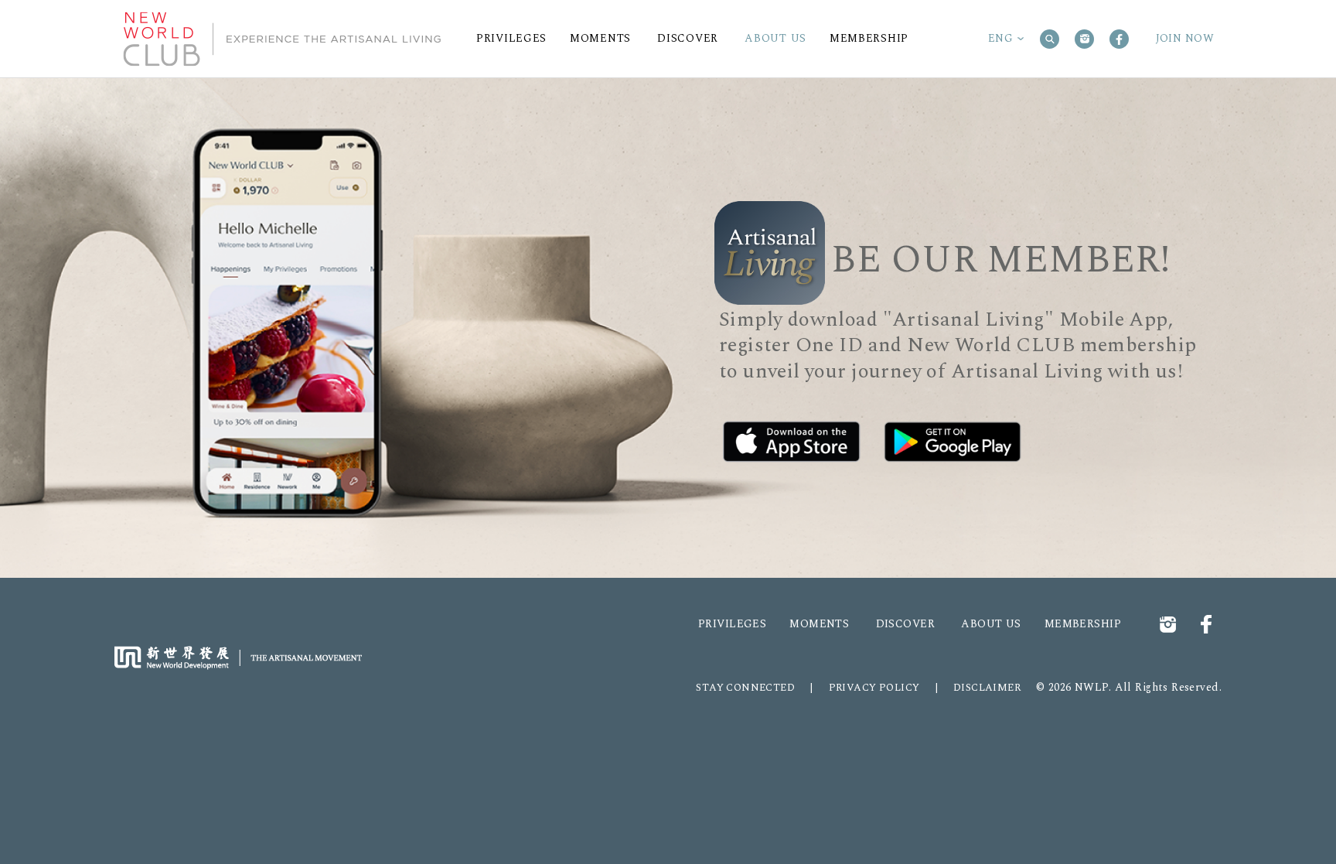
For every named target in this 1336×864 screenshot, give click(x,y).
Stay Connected (745, 688)
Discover (905, 624)
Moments (819, 624)
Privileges (732, 624)
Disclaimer (987, 688)
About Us (991, 624)
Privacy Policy (874, 688)
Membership (1083, 624)
